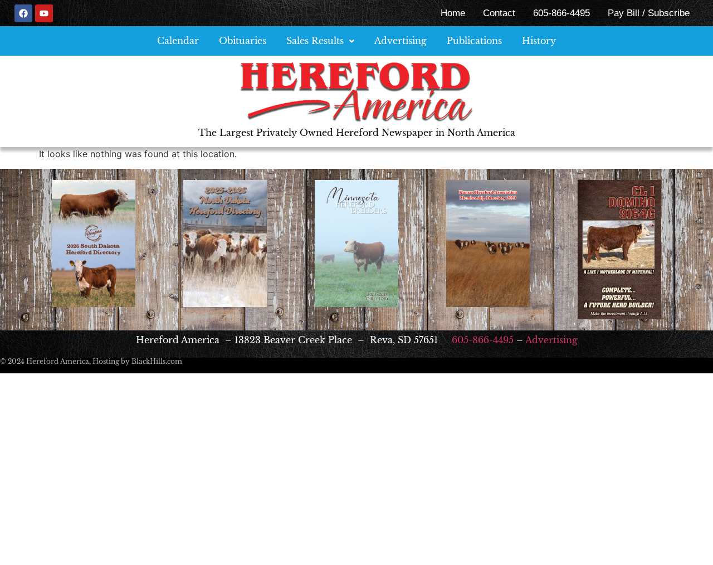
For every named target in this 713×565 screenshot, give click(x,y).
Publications (474, 40)
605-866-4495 (561, 13)
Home (453, 13)
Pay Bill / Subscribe (649, 13)
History (539, 40)
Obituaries (242, 40)
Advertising (400, 40)
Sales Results (315, 40)
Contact (499, 13)
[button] (320, 41)
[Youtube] (44, 13)
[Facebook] (23, 13)
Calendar (178, 40)
